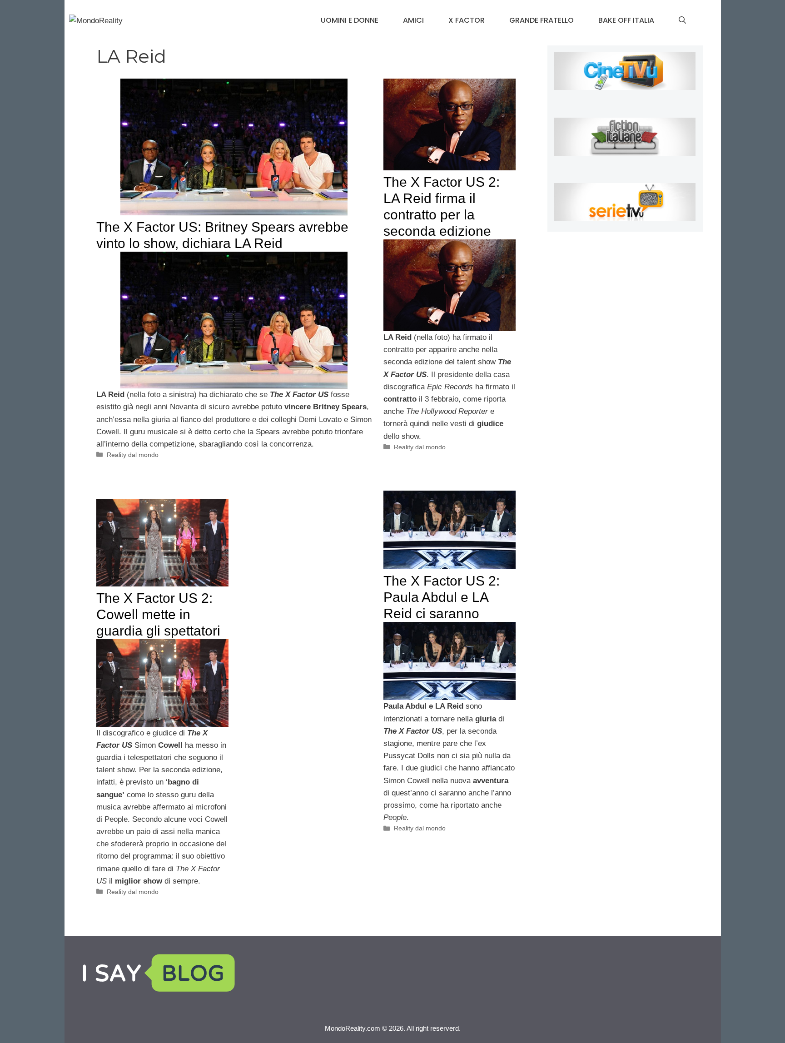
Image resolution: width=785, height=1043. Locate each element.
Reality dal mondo (133, 454)
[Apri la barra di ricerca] (682, 20)
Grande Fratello (541, 20)
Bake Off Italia (626, 20)
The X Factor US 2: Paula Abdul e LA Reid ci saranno (441, 597)
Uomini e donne (349, 20)
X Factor (466, 20)
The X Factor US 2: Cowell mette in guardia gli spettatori (158, 614)
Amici (413, 20)
